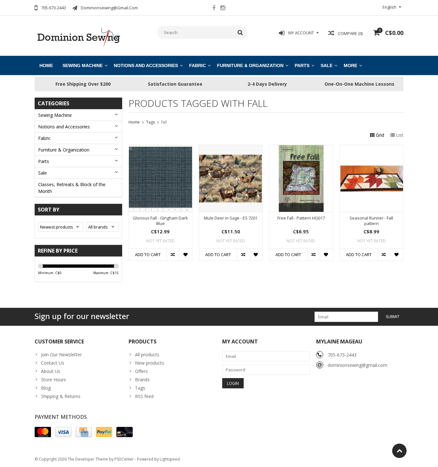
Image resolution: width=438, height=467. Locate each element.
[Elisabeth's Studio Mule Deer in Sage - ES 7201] (230, 148)
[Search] (240, 32)
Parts (302, 65)
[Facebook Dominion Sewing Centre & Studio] (213, 8)
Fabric (197, 65)
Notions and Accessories (146, 65)
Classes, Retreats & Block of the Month (71, 187)
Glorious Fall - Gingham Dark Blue (160, 220)
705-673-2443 (342, 355)
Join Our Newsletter (61, 354)
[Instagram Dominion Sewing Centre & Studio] (222, 8)
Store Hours (53, 379)
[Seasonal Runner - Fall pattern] (371, 148)
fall (164, 122)
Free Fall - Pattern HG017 (301, 218)
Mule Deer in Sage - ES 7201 (230, 218)
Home (46, 65)
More (350, 65)
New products (149, 363)
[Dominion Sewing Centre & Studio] (78, 37)
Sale (327, 65)
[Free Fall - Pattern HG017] (301, 148)
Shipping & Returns (60, 396)
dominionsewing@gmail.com (357, 365)
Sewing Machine (83, 65)
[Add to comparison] (173, 254)
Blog (46, 388)
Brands (142, 379)
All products (147, 354)
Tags (150, 122)
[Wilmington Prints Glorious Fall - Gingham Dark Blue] (160, 148)
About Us (50, 371)
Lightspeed (170, 459)
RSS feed (144, 396)
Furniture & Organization (250, 65)
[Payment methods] (43, 432)
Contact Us (52, 363)
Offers (141, 371)
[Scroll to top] (399, 451)
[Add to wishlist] (185, 254)
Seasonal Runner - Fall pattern (371, 220)
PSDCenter (124, 459)
